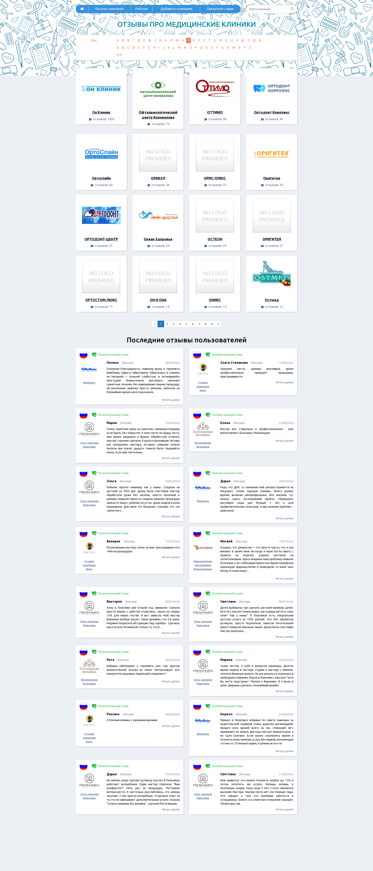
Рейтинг (141, 8)
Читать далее (171, 399)
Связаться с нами (220, 8)
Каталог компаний (109, 8)
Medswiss (89, 382)
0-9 (119, 55)
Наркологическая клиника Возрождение (202, 565)
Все (94, 40)
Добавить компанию (176, 8)
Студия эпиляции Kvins (203, 386)
